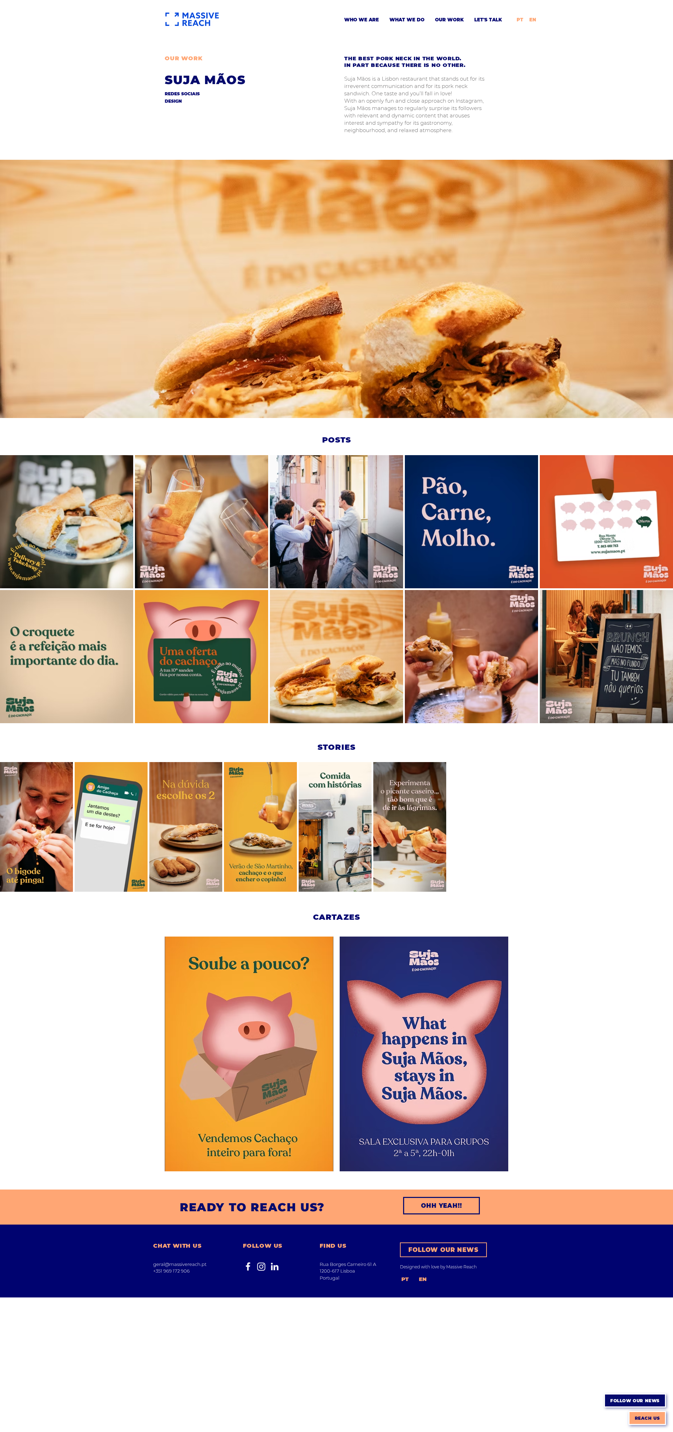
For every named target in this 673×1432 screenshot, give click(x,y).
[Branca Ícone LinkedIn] (274, 1266)
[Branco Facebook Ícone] (248, 1266)
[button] (635, 1400)
